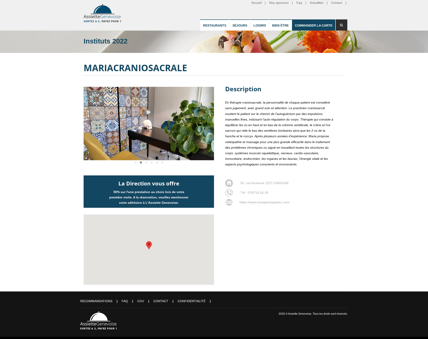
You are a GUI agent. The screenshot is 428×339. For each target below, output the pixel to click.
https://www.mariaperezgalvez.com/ (265, 202)
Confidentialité (192, 301)
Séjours (240, 25)
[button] (149, 245)
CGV (140, 301)
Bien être (280, 25)
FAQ (125, 301)
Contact (160, 301)
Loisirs (259, 25)
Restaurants (214, 25)
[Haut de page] (418, 329)
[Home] (102, 12)
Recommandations (96, 301)
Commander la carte (313, 25)
